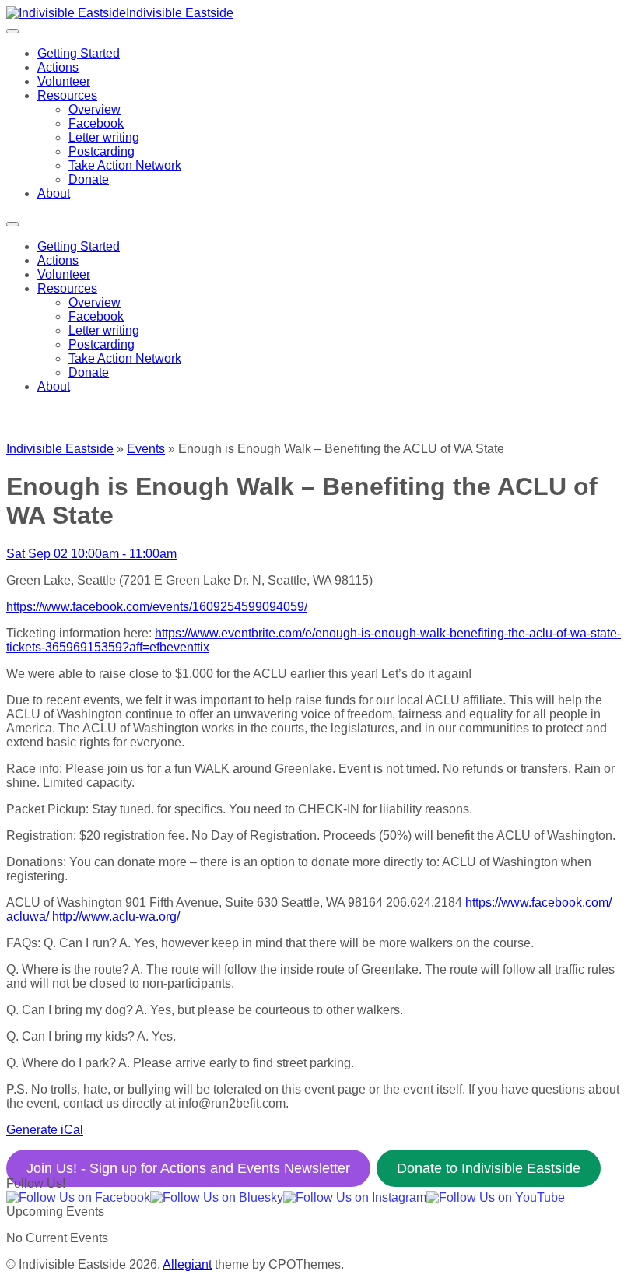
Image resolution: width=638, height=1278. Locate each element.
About (53, 193)
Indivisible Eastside (179, 12)
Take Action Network (124, 165)
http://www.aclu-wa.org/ (116, 916)
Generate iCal (44, 1129)
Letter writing (103, 137)
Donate (88, 179)
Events (146, 448)
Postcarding (101, 151)
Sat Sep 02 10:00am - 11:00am (91, 553)
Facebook (96, 123)
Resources (67, 95)
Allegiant (187, 1264)
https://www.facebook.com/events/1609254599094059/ (156, 606)
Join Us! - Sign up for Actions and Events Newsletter (188, 1168)
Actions (58, 67)
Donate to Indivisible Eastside (488, 1168)
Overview (94, 109)
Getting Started (78, 53)
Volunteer (63, 81)
